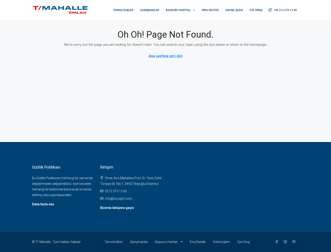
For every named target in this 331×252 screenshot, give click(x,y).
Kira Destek (210, 10)
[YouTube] (294, 242)
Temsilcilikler (123, 10)
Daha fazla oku (43, 204)
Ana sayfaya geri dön (166, 56)
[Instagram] (286, 242)
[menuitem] (282, 10)
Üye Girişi (255, 10)
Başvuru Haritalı (178, 10)
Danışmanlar (149, 10)
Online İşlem (234, 10)
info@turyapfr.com (118, 198)
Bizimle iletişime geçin (117, 208)
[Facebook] (277, 242)
